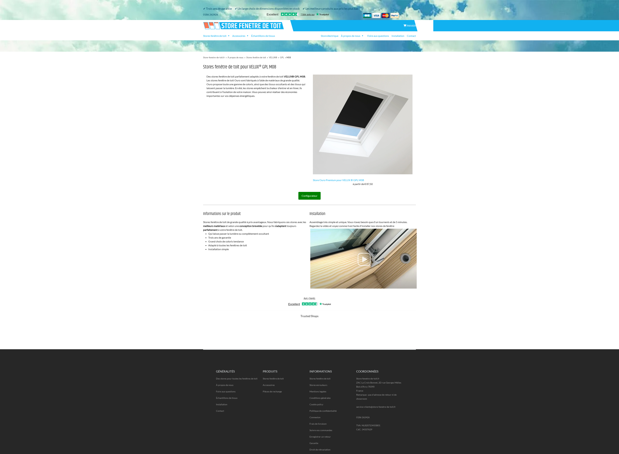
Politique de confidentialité (323, 410)
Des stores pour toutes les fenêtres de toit (236, 378)
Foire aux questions (378, 35)
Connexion (315, 417)
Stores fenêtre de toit (256, 57)
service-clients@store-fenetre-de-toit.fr (376, 406)
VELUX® (273, 57)
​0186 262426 (210, 14)
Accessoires (269, 385)
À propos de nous (235, 57)
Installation (398, 35)
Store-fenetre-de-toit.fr (214, 57)
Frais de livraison (318, 423)
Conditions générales (320, 398)
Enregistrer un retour (320, 436)
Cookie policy (316, 404)
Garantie (314, 443)
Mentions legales (318, 391)
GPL (282, 57)
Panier (411, 25)
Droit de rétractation (320, 449)
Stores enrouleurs (318, 385)
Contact (411, 35)
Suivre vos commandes (321, 430)
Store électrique (329, 35)
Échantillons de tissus (263, 35)
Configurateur (309, 195)
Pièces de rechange (272, 391)
